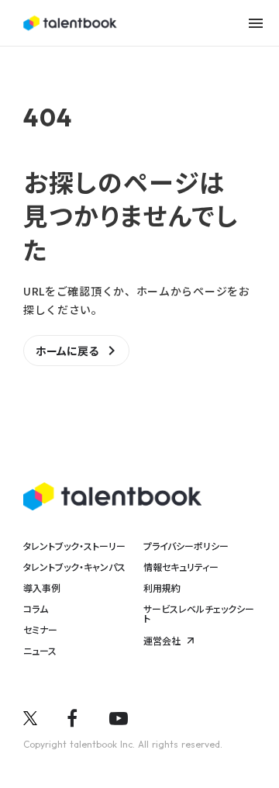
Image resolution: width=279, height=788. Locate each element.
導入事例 (41, 588)
